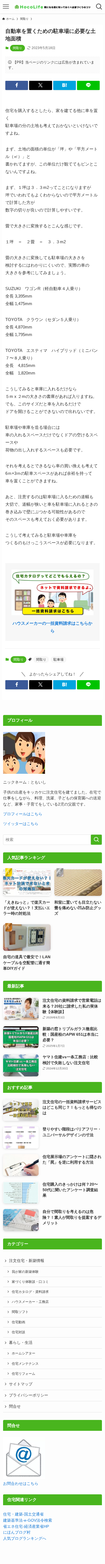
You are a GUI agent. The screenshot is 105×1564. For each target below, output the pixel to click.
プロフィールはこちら (22, 814)
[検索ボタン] (99, 6)
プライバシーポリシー (28, 1395)
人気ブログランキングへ (24, 1538)
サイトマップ (20, 1384)
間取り (17, 48)
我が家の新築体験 (25, 1272)
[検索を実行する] (96, 840)
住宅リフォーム (23, 1374)
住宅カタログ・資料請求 (30, 1292)
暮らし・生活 (20, 1343)
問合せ (15, 1406)
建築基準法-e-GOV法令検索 (27, 1520)
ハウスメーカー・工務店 (30, 1302)
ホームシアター (23, 1353)
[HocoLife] (52, 6)
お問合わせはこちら (20, 1484)
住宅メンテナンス (25, 1364)
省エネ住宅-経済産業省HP (26, 1526)
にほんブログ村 (17, 1532)
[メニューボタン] (6, 6)
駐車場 (58, 659)
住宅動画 (18, 1322)
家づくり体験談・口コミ (30, 1282)
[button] (16, 85)
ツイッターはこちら (20, 824)
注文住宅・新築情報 (26, 1261)
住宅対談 (18, 1332)
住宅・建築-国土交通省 (23, 1514)
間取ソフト (20, 1312)
